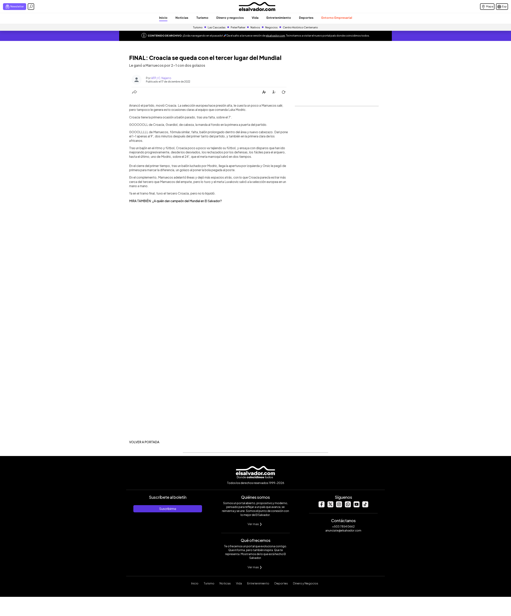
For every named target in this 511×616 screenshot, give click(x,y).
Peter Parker (238, 27)
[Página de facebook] (321, 506)
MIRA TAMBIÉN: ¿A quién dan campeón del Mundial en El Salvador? (175, 201)
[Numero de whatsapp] (348, 506)
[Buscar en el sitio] (31, 6)
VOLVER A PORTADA (144, 442)
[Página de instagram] (339, 506)
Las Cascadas (217, 27)
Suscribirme (167, 509)
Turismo (202, 17)
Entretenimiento (278, 17)
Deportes (306, 17)
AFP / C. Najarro (161, 78)
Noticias (181, 17)
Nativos (255, 27)
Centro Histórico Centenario (300, 27)
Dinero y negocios (230, 17)
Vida (255, 17)
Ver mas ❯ (255, 524)
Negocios (271, 27)
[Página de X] (330, 506)
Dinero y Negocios (305, 583)
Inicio (163, 17)
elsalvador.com (275, 35)
